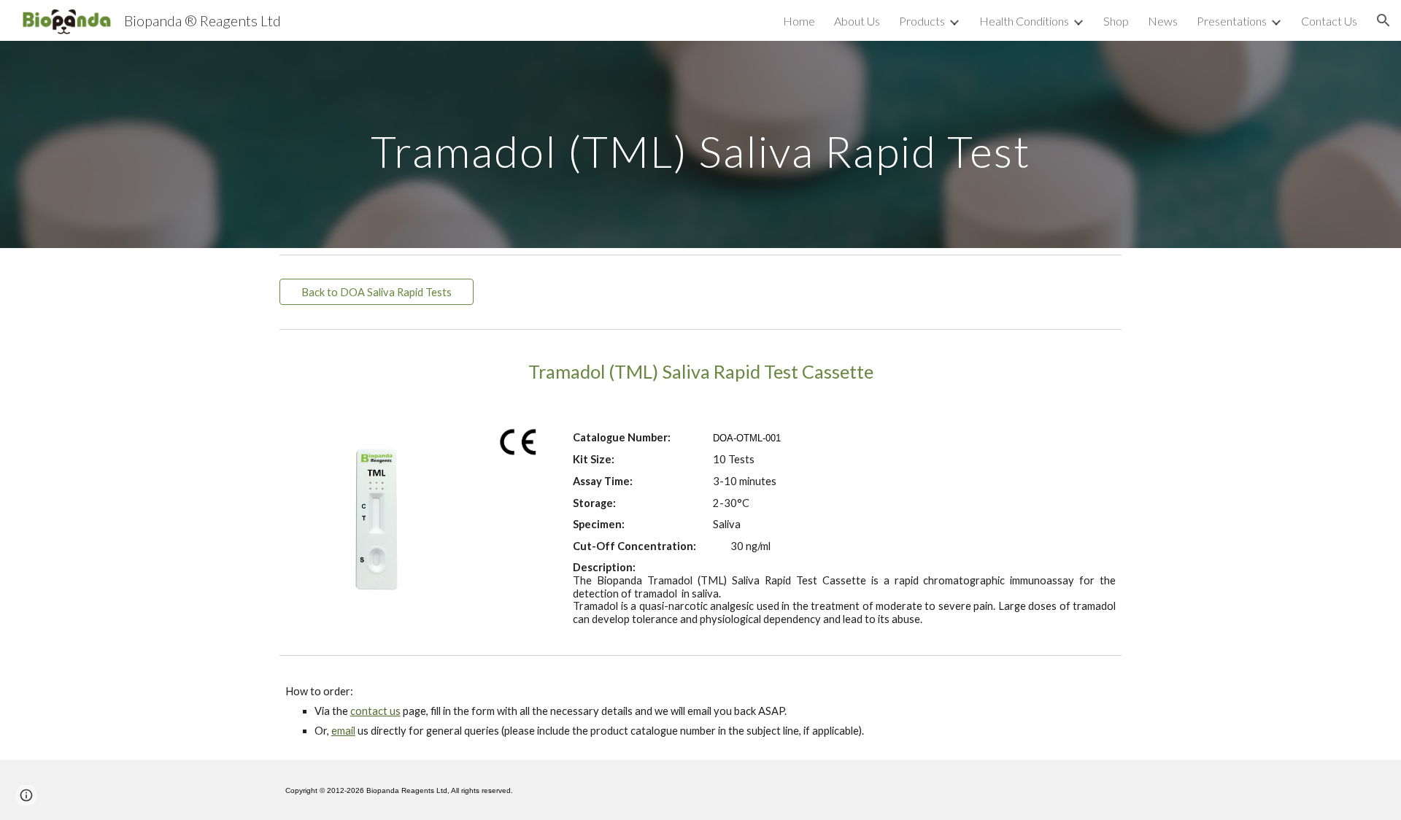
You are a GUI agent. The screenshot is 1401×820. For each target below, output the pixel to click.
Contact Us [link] (1329, 21)
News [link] (1163, 21)
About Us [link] (857, 21)
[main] (700, 144)
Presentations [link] (1232, 21)
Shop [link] (1116, 21)
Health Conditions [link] (1024, 21)
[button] (1383, 20)
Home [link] (799, 21)
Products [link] (922, 21)
